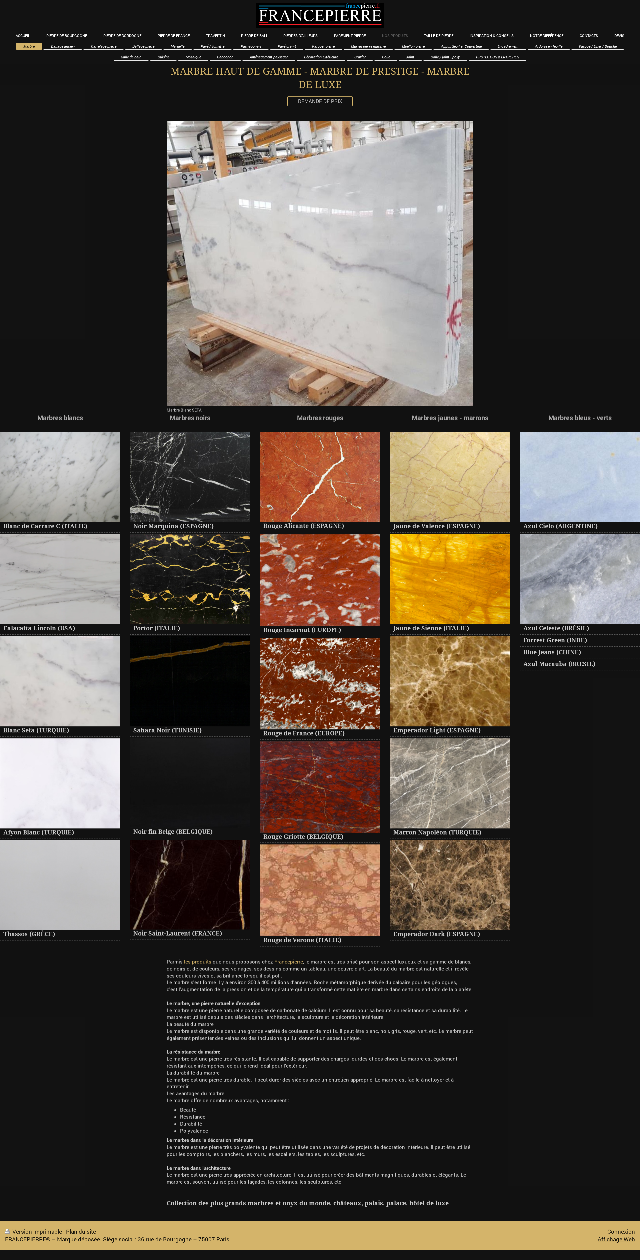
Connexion (621, 1231)
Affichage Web (616, 1239)
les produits (197, 961)
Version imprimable (37, 1231)
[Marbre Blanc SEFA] (320, 263)
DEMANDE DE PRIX (320, 101)
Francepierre (288, 961)
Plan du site (81, 1231)
